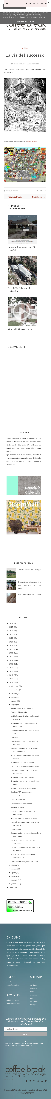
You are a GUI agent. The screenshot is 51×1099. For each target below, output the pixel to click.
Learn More (21, 21)
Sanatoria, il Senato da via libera (23, 777)
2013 (11, 671)
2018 (11, 653)
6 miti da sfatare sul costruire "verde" (24, 818)
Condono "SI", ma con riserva (21, 792)
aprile (13, 873)
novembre (15, 690)
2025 (11, 627)
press (32, 992)
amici (32, 998)
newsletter (33, 988)
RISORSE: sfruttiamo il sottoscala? (23, 788)
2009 (11, 887)
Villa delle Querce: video (20, 329)
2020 (11, 646)
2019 (11, 649)
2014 (11, 668)
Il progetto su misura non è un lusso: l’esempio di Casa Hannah (29, 585)
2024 (11, 631)
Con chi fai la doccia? (19, 829)
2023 (11, 634)
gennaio (14, 884)
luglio (13, 705)
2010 (11, 682)
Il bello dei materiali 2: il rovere (29, 594)
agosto (13, 701)
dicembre (14, 686)
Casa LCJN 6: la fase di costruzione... (19, 290)
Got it (33, 21)
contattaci (33, 995)
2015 (11, 664)
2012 (11, 675)
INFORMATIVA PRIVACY (30, 1044)
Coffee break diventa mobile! (21, 804)
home (32, 982)
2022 (11, 638)
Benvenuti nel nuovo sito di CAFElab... (21, 249)
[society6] (24, 495)
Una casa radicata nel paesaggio (29, 570)
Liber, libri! (15, 737)
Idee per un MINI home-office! (22, 708)
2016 (11, 660)
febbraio (14, 880)
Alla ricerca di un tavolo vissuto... (23, 762)
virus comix (32, 142)
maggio (14, 869)
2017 (11, 657)
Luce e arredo (16, 796)
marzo (13, 876)
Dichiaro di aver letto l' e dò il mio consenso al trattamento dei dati (24, 1045)
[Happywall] (24, 534)
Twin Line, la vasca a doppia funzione (25, 766)
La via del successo (18, 800)
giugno (14, 865)
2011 (11, 679)
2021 (11, 642)
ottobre (14, 694)
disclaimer (34, 1001)
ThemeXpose (8, 1079)
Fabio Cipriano (20, 64)
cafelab (25, 48)
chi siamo (33, 985)
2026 (11, 623)
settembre (14, 697)
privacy (32, 1005)
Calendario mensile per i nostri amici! (24, 861)
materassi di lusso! (17, 807)
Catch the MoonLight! (19, 712)
